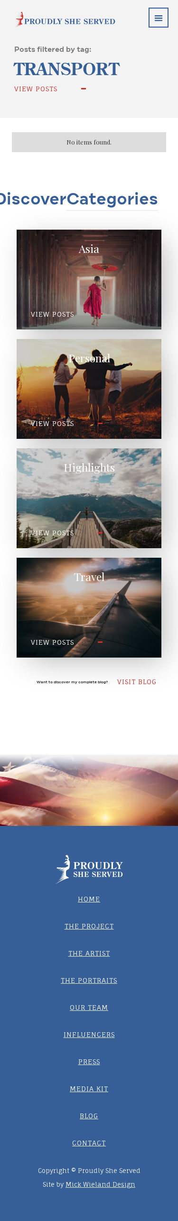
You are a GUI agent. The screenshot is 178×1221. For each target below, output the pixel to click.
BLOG (89, 1116)
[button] (159, 18)
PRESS (89, 1061)
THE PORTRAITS (89, 980)
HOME (89, 899)
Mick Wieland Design (100, 1184)
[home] (57, 14)
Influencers (89, 1034)
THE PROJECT (89, 926)
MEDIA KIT (89, 1089)
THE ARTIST (89, 953)
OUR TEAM (89, 1007)
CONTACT (89, 1143)
